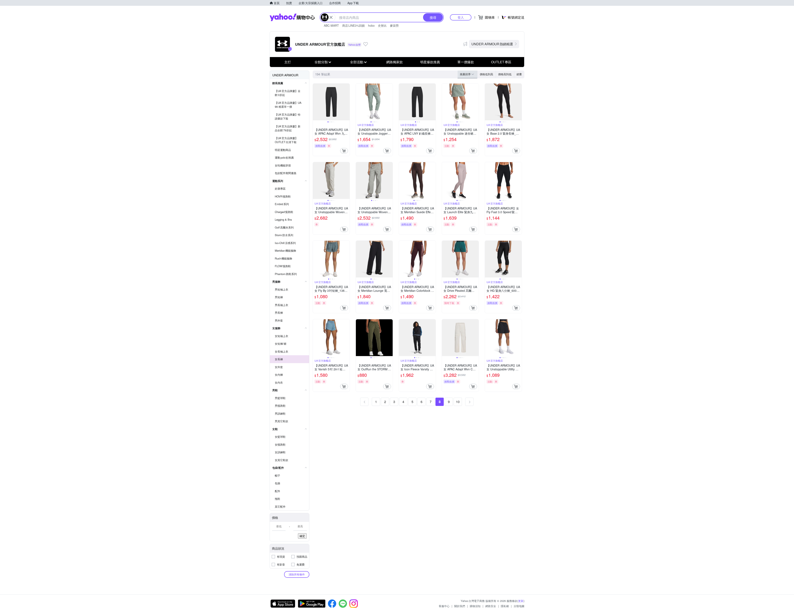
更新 (521, 601)
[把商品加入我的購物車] (344, 150)
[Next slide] (347, 102)
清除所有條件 (297, 574)
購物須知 (475, 606)
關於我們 (459, 606)
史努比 (382, 25)
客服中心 (444, 606)
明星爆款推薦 (430, 62)
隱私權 (505, 606)
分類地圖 (519, 606)
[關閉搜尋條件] (331, 17)
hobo (371, 25)
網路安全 (490, 606)
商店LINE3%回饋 (353, 25)
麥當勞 (394, 25)
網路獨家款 (394, 62)
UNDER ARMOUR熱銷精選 (492, 44)
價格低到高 (486, 74)
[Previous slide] (315, 102)
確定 (302, 536)
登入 (461, 17)
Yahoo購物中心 (292, 17)
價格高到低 (505, 74)
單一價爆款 (465, 62)
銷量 (519, 74)
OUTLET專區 (501, 62)
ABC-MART (331, 25)
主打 (287, 62)
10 (458, 401)
